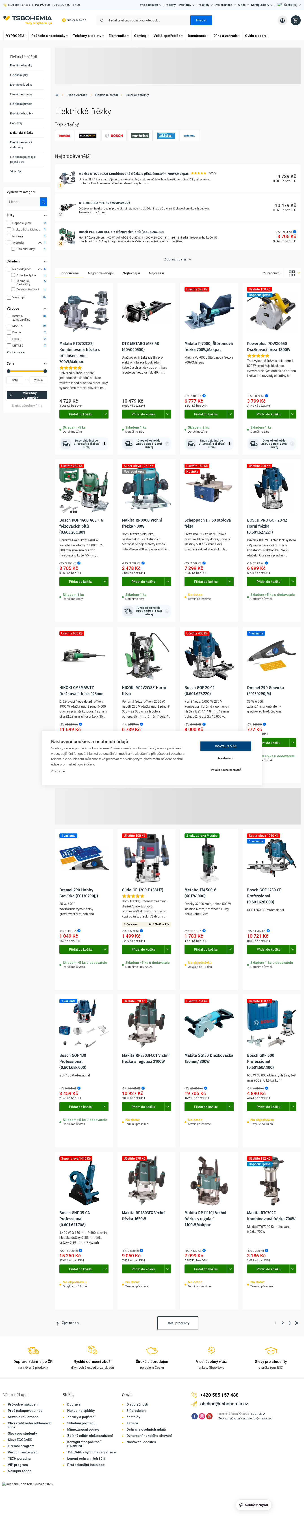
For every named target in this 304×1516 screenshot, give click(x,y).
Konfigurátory (260, 4)
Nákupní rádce (19, 1471)
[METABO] (140, 135)
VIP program (18, 1465)
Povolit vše (226, 746)
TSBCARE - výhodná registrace (91, 1452)
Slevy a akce (77, 20)
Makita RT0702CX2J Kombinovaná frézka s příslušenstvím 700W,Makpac (134, 174)
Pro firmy (185, 4)
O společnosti (137, 1404)
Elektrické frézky (137, 95)
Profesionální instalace (86, 1465)
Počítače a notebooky (48, 36)
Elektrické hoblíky (21, 113)
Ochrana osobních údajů (146, 1429)
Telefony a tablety (87, 36)
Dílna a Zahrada (77, 95)
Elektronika (117, 36)
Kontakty (133, 1417)
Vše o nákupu (149, 4)
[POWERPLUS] (87, 135)
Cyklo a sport (255, 36)
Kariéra (132, 1423)
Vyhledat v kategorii (21, 192)
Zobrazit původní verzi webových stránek (244, 1418)
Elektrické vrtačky (21, 94)
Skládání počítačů (81, 1423)
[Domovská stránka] (57, 95)
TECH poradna (19, 1459)
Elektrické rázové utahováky (21, 145)
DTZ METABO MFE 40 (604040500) (104, 203)
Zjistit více (58, 771)
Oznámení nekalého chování (149, 1436)
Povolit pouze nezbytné (226, 770)
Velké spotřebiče (167, 36)
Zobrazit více (16, 352)
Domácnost (197, 36)
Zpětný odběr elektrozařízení (90, 1436)
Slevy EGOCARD (20, 1440)
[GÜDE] (166, 135)
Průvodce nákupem (23, 1404)
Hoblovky (16, 123)
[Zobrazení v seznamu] (293, 273)
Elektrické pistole (21, 104)
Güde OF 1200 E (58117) (142, 890)
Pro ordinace (223, 4)
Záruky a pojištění (81, 1417)
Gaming (140, 36)
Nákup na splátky (81, 1411)
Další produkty (178, 1323)
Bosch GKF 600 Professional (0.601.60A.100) (260, 1061)
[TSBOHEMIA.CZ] (27, 20)
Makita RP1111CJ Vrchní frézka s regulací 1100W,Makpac (205, 1218)
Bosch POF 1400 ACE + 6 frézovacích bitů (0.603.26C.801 (121, 232)
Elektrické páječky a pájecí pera (23, 159)
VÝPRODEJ (15, 36)
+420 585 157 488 (18, 4)
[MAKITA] (64, 135)
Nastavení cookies (141, 1442)
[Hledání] (43, 201)
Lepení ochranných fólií (86, 1459)
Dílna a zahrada (225, 36)
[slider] (8, 371)
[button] (289, 5)
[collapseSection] (40, 243)
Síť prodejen (136, 1411)
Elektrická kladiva (21, 84)
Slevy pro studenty (22, 1433)
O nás (241, 4)
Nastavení (226, 758)
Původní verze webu (23, 1452)
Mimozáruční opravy (83, 1429)
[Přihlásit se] (282, 20)
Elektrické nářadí (106, 95)
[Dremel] (189, 135)
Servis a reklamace (23, 1417)
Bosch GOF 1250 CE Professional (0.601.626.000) (264, 896)
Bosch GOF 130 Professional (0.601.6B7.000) (72, 1061)
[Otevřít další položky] (105, 414)
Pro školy (203, 4)
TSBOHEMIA (257, 1413)
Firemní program (21, 1446)
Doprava (73, 1404)
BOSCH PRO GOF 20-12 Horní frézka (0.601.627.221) (267, 526)
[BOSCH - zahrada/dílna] (113, 135)
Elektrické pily (19, 75)
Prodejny (169, 4)
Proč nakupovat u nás (25, 1411)
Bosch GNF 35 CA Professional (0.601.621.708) (74, 1218)
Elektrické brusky (21, 65)
